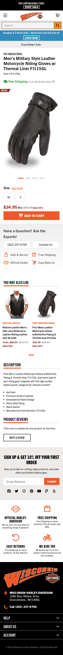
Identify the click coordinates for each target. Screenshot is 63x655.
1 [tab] (21, 178)
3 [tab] (35, 178)
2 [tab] (28, 178)
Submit (51, 481)
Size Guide (17, 188)
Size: (13, 188)
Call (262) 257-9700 (23, 606)
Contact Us (45, 244)
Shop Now (31, 37)
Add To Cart (33, 216)
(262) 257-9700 (17, 244)
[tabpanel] (31, 130)
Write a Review (17, 438)
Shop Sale (31, 6)
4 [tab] (42, 178)
